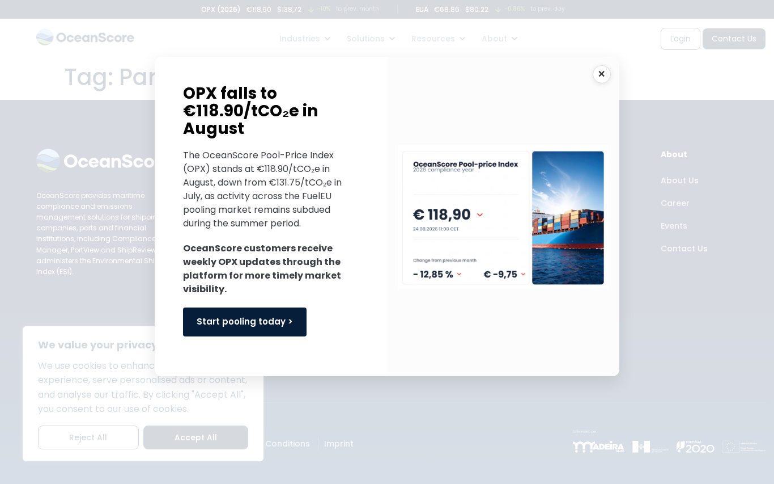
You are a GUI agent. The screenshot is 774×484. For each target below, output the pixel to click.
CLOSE (602, 74)
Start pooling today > (245, 321)
